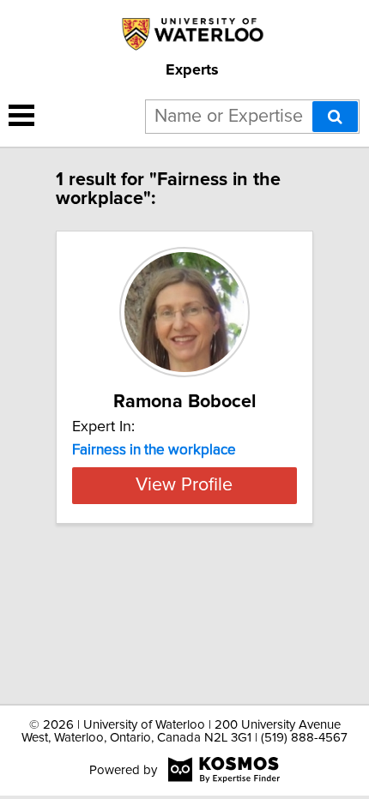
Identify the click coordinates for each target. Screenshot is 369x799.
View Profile (184, 485)
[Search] (335, 116)
